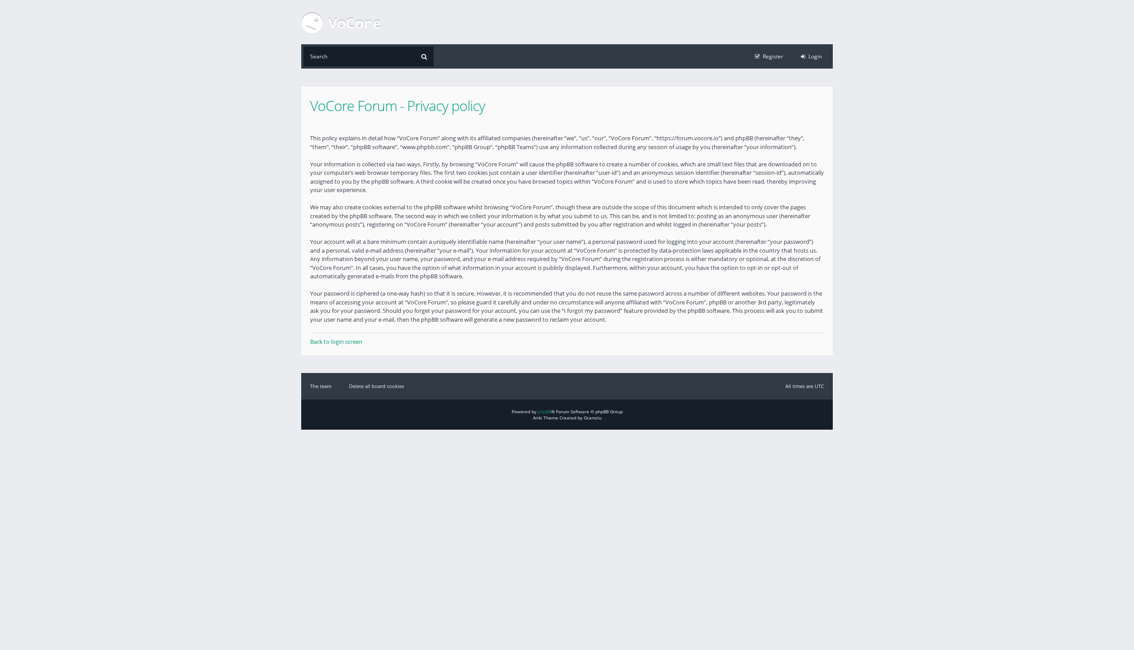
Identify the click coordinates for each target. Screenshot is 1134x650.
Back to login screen (336, 342)
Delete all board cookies (376, 386)
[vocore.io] (341, 22)
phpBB (544, 411)
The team (320, 386)
